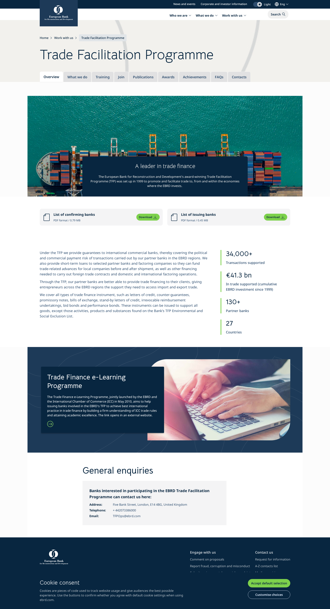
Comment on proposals (207, 559)
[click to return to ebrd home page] (112, 557)
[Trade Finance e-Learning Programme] (50, 424)
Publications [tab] (143, 77)
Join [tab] (121, 77)
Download (145, 217)
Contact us (264, 552)
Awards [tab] (168, 77)
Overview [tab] (51, 76)
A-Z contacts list (266, 566)
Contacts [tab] (239, 77)
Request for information (272, 559)
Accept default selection (269, 583)
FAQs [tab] (219, 77)
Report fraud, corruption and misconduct (220, 566)
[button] (278, 14)
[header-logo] (58, 13)
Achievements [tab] (194, 77)
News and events (184, 4)
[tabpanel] (165, 309)
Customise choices (269, 595)
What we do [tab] (77, 77)
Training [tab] (103, 77)
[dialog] (165, 590)
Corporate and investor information (224, 4)
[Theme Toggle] (257, 4)
